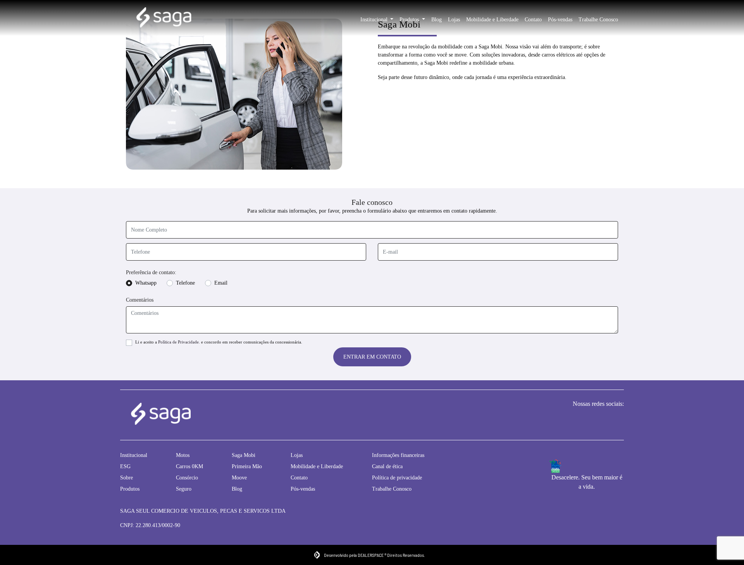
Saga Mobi (243, 455)
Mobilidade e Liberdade (492, 19)
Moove (239, 478)
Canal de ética (387, 466)
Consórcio (187, 478)
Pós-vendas (560, 19)
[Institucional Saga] (164, 18)
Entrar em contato (372, 357)
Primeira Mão (247, 466)
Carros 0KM (189, 466)
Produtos (410, 19)
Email (220, 283)
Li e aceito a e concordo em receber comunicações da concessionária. (218, 342)
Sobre (126, 478)
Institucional (374, 19)
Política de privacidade (397, 478)
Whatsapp (146, 283)
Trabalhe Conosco (598, 19)
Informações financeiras (398, 455)
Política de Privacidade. (179, 342)
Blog (436, 19)
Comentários (139, 300)
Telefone (185, 283)
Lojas (454, 19)
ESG (125, 466)
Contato (533, 19)
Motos (182, 455)
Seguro (183, 489)
